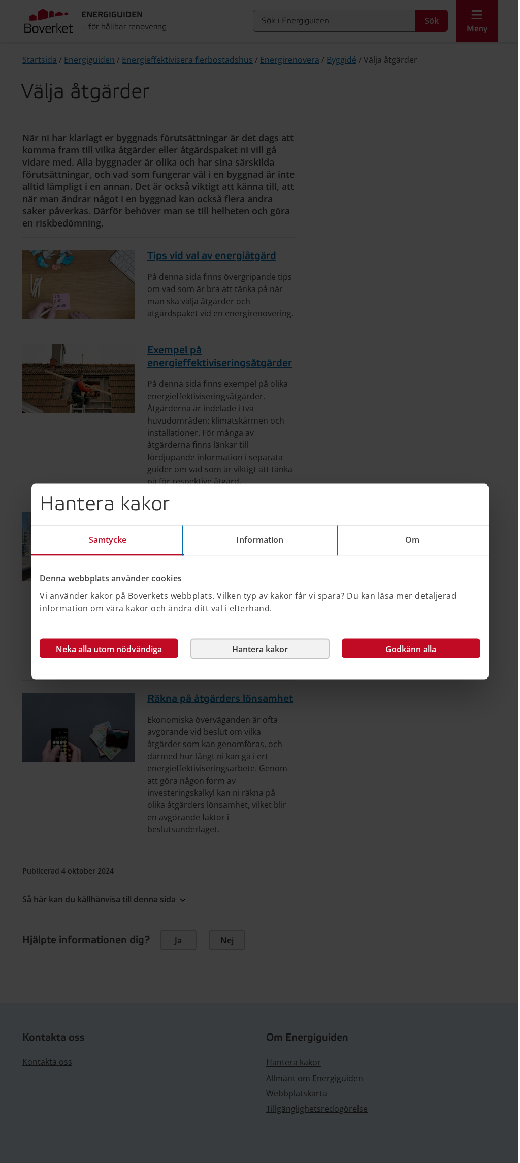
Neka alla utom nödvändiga (109, 648)
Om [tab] (412, 539)
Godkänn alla (410, 648)
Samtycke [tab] (108, 539)
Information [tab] (259, 539)
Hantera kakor (260, 648)
